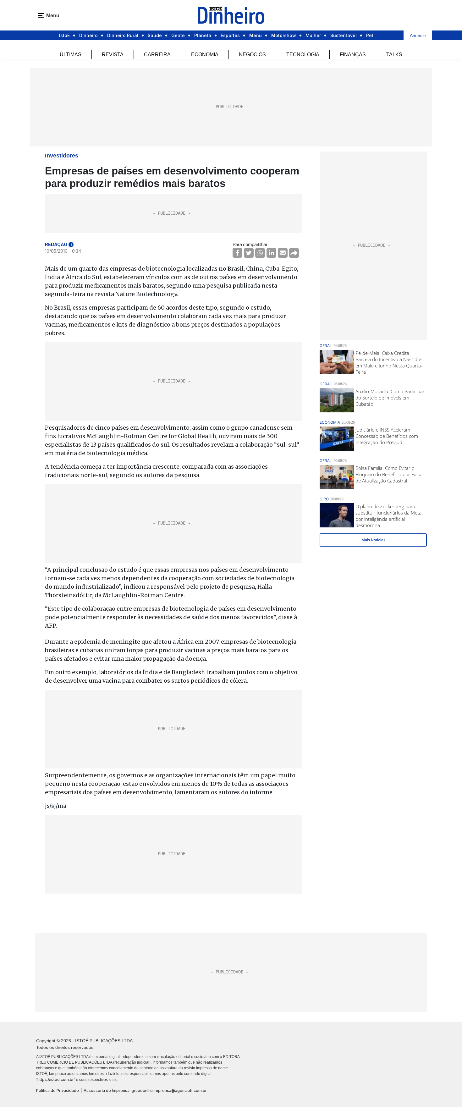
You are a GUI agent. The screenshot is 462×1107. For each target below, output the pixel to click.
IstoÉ (64, 35)
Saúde (155, 35)
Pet (369, 35)
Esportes (230, 35)
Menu (255, 35)
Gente (178, 35)
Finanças (353, 54)
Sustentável (343, 35)
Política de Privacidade (57, 1090)
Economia (204, 54)
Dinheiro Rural (122, 35)
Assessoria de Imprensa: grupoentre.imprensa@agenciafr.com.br (145, 1090)
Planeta (202, 35)
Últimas (70, 54)
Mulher (313, 35)
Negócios (252, 54)
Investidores (61, 155)
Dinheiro (88, 35)
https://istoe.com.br (55, 1079)
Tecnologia (302, 54)
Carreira (157, 54)
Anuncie (418, 35)
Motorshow (283, 35)
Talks (394, 54)
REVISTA (113, 54)
